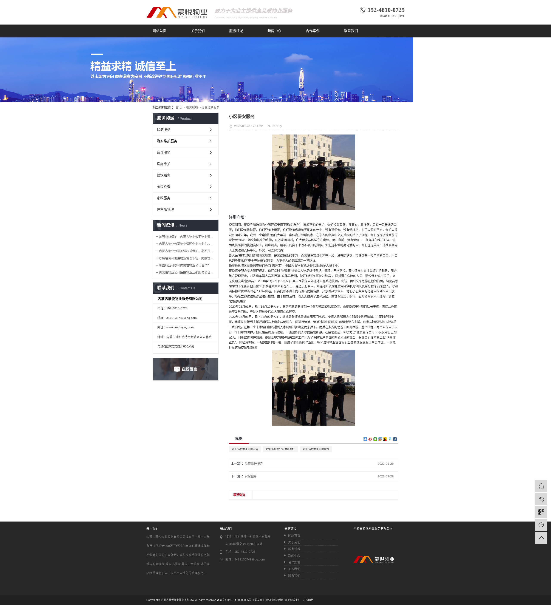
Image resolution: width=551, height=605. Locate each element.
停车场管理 (165, 209)
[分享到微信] (375, 439)
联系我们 (351, 31)
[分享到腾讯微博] (390, 439)
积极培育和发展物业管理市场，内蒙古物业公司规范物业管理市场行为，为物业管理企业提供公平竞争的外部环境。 (187, 258)
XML (402, 16)
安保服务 (251, 476)
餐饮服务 (163, 175)
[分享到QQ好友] (380, 439)
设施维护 (163, 164)
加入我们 (294, 569)
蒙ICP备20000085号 (239, 600)
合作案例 (313, 31)
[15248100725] (541, 499)
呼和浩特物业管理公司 (316, 449)
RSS (394, 16)
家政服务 (163, 198)
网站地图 (385, 16)
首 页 (179, 107)
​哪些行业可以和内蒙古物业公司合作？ (184, 265)
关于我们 (198, 31)
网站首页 (159, 31)
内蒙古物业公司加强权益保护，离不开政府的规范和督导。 (187, 251)
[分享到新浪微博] (370, 439)
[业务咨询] (541, 486)
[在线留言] (541, 525)
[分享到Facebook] (395, 439)
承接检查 (163, 186)
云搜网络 (308, 600)
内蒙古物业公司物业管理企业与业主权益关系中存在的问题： (187, 243)
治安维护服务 (210, 107)
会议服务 (163, 152)
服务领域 (236, 31)
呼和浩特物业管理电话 (245, 449)
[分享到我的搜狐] (385, 439)
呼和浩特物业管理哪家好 (280, 449)
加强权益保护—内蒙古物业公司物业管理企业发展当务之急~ (187, 236)
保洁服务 (163, 129)
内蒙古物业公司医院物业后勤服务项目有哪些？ (187, 272)
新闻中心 (274, 31)
